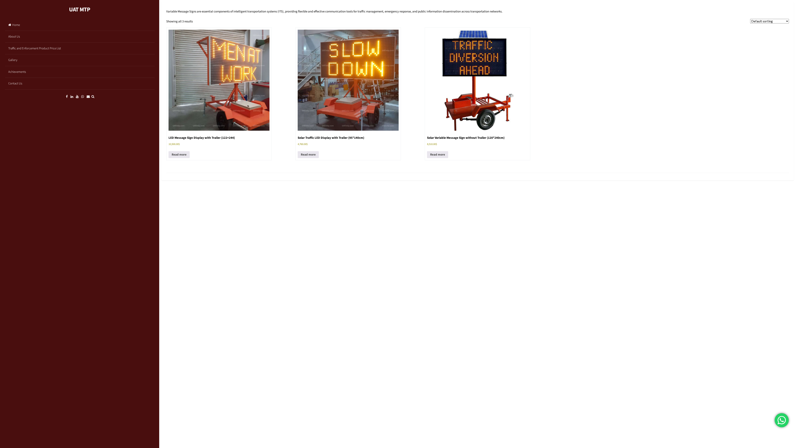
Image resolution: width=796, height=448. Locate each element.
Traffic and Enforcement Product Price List (34, 48)
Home (16, 25)
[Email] (88, 97)
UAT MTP (79, 9)
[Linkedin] (71, 97)
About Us (14, 36)
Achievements (17, 72)
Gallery (12, 60)
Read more (179, 154)
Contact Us (15, 83)
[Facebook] (67, 97)
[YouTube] (77, 97)
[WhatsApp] (82, 97)
